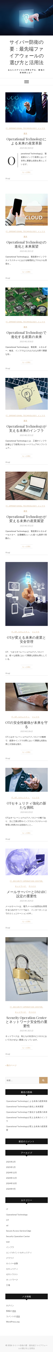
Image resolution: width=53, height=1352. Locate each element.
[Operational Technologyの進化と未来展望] (26, 210)
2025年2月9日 (26, 646)
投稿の (11, 1311)
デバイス (32, 886)
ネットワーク (20, 886)
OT (16, 632)
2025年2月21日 (26, 251)
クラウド (10, 1258)
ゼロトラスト (12, 1274)
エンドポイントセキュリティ (19, 1252)
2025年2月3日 (26, 812)
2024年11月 (11, 1178)
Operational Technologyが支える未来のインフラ (26, 428)
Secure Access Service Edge (18, 1231)
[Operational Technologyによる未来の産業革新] (26, 107)
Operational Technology (23, 128)
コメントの (13, 1316)
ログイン (10, 1305)
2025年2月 (11, 1162)
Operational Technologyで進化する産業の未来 (26, 334)
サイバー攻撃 (12, 1263)
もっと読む (26, 172)
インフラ (41, 128)
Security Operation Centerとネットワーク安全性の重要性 (26, 1021)
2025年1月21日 (26, 1031)
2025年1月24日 (26, 901)
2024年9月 (11, 1189)
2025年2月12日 (26, 525)
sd (7, 1225)
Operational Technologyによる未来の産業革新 (26, 141)
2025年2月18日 (26, 341)
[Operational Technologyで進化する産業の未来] (26, 302)
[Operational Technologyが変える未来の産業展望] (26, 486)
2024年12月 (11, 1172)
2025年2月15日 (26, 435)
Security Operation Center (28, 881)
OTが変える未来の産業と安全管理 (26, 639)
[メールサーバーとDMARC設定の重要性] (26, 862)
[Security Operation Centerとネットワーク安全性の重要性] (26, 969)
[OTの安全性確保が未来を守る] (26, 697)
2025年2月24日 (26, 148)
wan (8, 1241)
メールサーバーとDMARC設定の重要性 (26, 893)
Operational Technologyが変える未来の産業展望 (26, 518)
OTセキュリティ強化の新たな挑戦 (26, 805)
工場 (8, 1285)
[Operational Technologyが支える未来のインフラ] (26, 394)
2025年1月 (11, 1167)
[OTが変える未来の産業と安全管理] (26, 594)
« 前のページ (11, 1065)
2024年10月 (11, 1183)
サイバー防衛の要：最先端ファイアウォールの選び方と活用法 (26, 51)
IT (7, 128)
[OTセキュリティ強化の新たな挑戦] (26, 780)
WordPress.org (13, 1321)
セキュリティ (23, 632)
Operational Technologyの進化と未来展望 (26, 244)
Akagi (7, 178)
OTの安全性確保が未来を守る (26, 724)
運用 (25, 133)
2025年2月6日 (26, 731)
